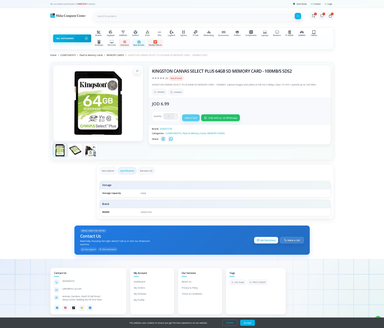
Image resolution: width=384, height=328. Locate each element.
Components (251, 35)
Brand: (155, 128)
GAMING (301, 35)
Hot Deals (239, 282)
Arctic (147, 35)
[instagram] (65, 308)
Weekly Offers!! (155, 45)
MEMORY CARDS (115, 54)
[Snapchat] (82, 308)
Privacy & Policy (190, 287)
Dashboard (139, 281)
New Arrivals (138, 45)
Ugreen (183, 35)
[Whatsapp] (171, 139)
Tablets (313, 35)
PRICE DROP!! (259, 282)
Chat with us (222, 117)
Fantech (135, 35)
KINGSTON (166, 128)
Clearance (124, 45)
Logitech (171, 35)
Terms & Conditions (192, 293)
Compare (178, 92)
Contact (317, 4)
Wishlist (161, 92)
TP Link (195, 35)
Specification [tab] (127, 170)
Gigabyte (111, 35)
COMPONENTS (68, 54)
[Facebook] (163, 139)
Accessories (223, 35)
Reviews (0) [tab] (146, 170)
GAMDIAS (123, 35)
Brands (98, 35)
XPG (159, 35)
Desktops (99, 45)
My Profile (139, 299)
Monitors (277, 35)
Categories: (158, 133)
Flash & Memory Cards (91, 54)
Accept (247, 322)
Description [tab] (108, 170)
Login (329, 4)
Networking (209, 35)
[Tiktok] (73, 308)
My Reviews (140, 293)
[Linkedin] (90, 308)
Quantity (158, 116)
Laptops (264, 35)
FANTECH (82, 4)
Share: (155, 138)
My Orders (139, 287)
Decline (229, 322)
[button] (299, 4)
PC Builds (289, 35)
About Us (186, 281)
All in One (112, 45)
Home (53, 54)
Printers (237, 35)
